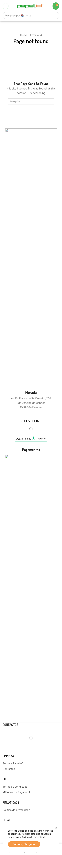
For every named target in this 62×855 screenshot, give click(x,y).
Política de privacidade (34, 837)
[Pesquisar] (51, 101)
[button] (5, 6)
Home (23, 35)
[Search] (55, 15)
